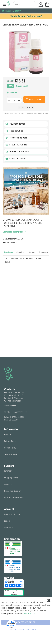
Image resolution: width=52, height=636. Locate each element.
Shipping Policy (11, 477)
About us (8, 434)
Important (43, 252)
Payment (8, 471)
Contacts (8, 484)
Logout (7, 521)
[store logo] (9, 4)
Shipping (20, 252)
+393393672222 (19, 412)
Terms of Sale (10, 454)
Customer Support (12, 491)
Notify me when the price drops (37, 113)
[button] (26, 124)
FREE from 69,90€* (13, 11)
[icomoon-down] (19, 100)
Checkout (8, 527)
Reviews (32, 252)
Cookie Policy (10, 447)
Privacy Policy (10, 441)
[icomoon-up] (9, 100)
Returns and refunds (14, 497)
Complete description (14, 231)
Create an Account (12, 514)
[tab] (8, 252)
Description (8, 252)
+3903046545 (10, 405)
